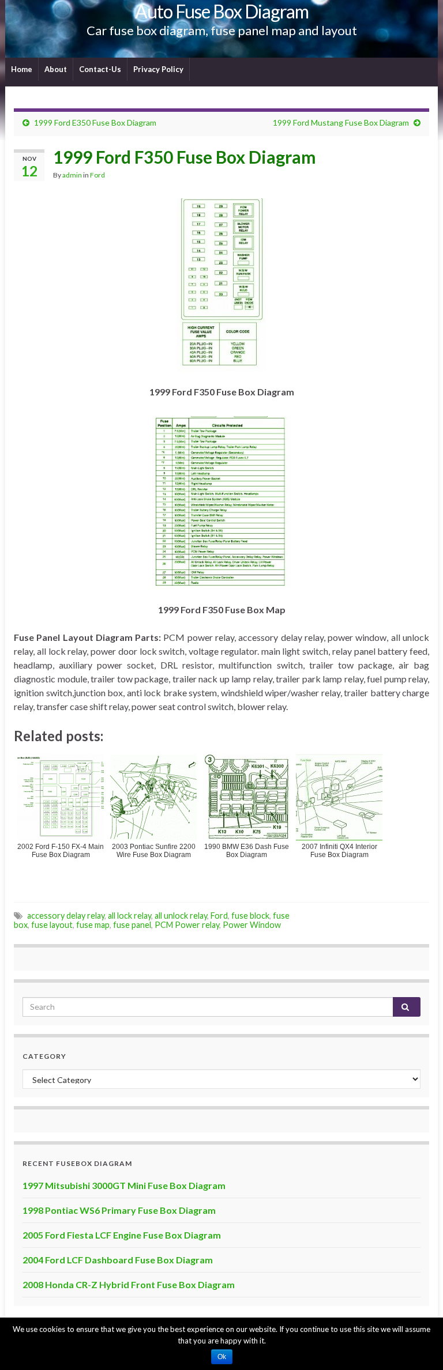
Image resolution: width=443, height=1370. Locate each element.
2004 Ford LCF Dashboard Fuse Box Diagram (117, 1259)
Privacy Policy (158, 69)
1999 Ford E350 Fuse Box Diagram (95, 122)
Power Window (252, 925)
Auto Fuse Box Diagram (222, 11)
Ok (221, 1357)
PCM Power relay (187, 925)
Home (21, 69)
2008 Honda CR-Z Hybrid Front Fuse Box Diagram (128, 1284)
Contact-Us (100, 69)
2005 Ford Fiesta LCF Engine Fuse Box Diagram (121, 1234)
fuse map (93, 925)
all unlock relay (181, 915)
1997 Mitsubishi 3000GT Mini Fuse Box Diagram (124, 1185)
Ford (97, 175)
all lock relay (129, 915)
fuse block (250, 915)
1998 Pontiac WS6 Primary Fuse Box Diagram (119, 1210)
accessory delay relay (65, 915)
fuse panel (132, 925)
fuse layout (52, 925)
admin (72, 175)
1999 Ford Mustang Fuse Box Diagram (341, 122)
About (55, 69)
